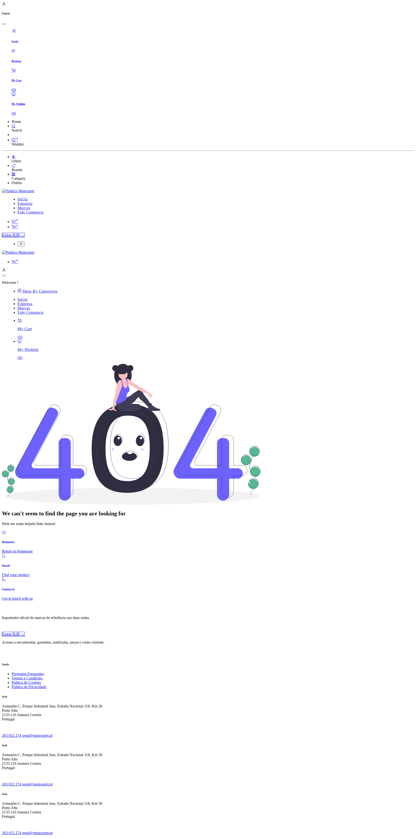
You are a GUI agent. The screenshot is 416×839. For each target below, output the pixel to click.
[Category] (13, 174)
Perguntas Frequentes (28, 674)
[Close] (4, 24)
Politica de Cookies (26, 682)
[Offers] (13, 157)
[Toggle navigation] (21, 243)
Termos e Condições (27, 678)
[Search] (13, 126)
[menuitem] (23, 199)
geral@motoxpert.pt (37, 735)
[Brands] (13, 165)
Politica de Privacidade (29, 687)
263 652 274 (11, 735)
